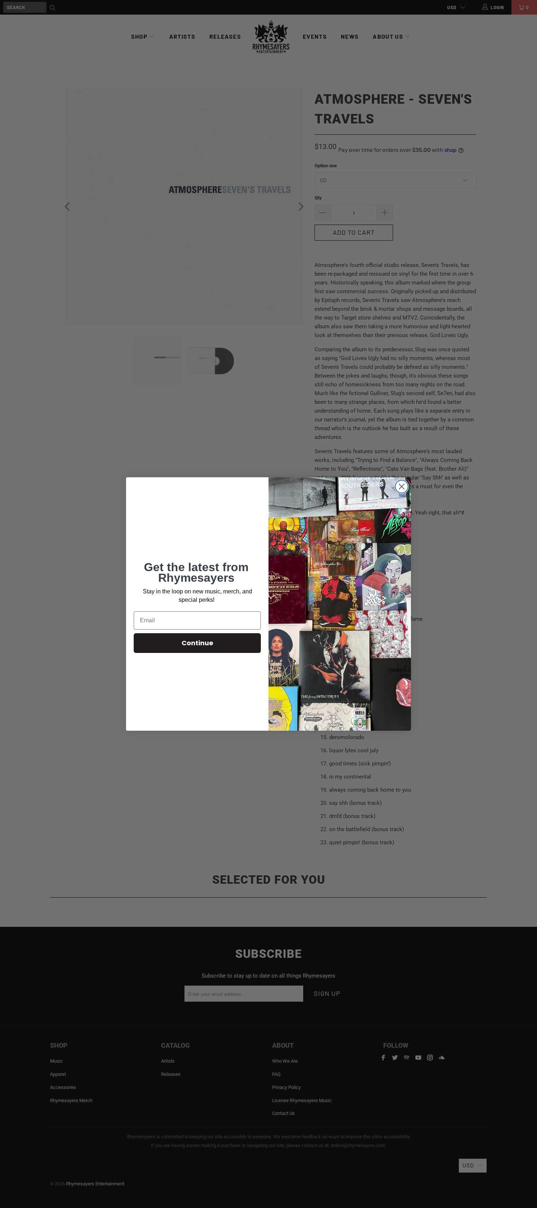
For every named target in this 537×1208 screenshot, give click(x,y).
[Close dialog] (401, 486)
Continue (197, 642)
